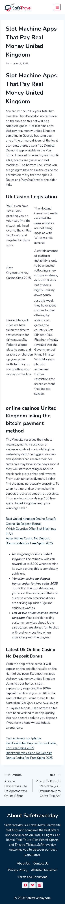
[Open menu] (57, 7)
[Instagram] (39, 885)
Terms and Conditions (32, 877)
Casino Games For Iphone (23, 738)
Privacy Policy (17, 870)
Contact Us (40, 863)
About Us (23, 863)
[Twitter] (32, 885)
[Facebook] (25, 885)
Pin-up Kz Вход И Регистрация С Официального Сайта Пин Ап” (48, 785)
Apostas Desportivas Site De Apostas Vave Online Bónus (16, 785)
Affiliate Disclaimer (44, 870)
